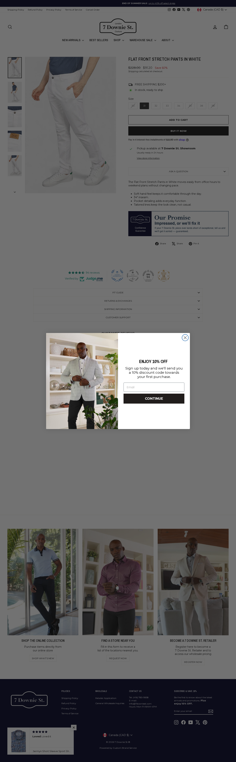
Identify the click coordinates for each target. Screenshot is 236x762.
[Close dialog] (185, 337)
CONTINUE (154, 399)
